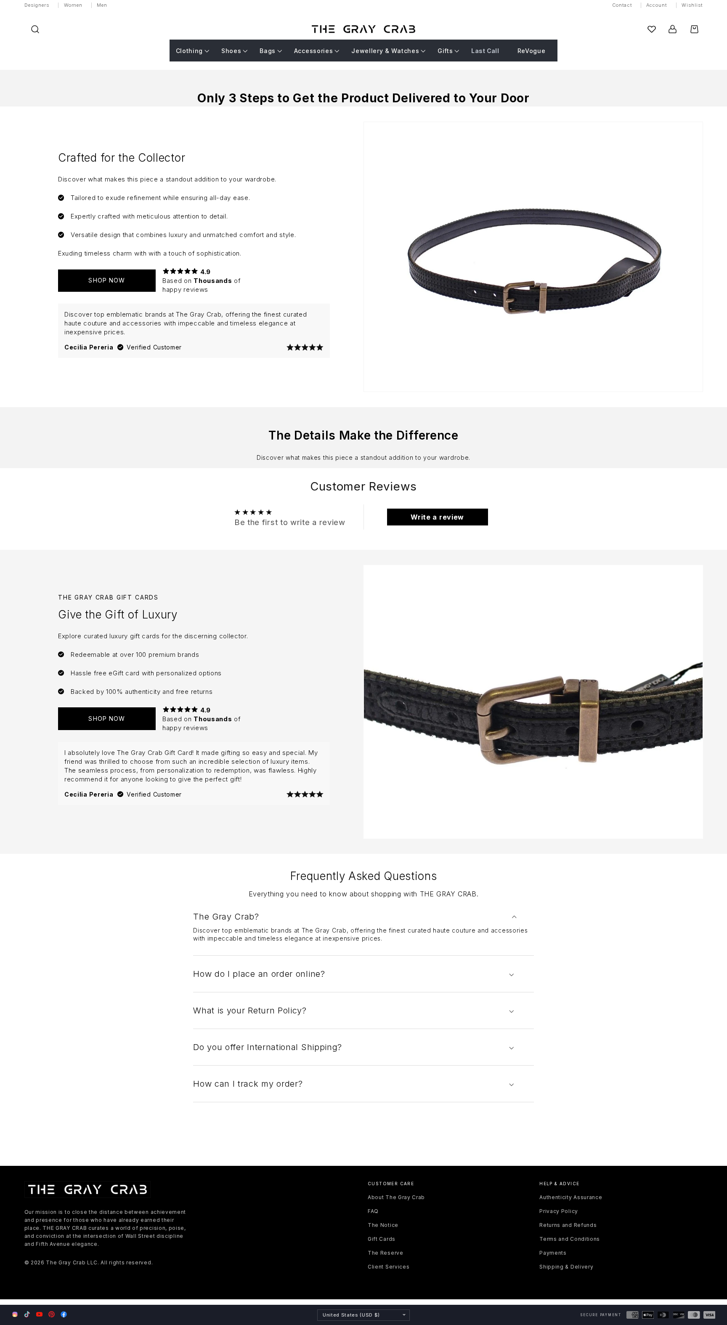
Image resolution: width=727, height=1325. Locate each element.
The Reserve (385, 1253)
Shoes (231, 50)
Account (656, 5)
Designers (37, 5)
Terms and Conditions (569, 1239)
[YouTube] (39, 1314)
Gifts (445, 50)
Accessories (313, 50)
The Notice (383, 1225)
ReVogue (531, 50)
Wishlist (692, 5)
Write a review (437, 517)
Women (73, 5)
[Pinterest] (51, 1314)
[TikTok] (27, 1314)
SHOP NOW (106, 280)
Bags (268, 50)
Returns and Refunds (568, 1225)
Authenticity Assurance (570, 1197)
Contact (622, 5)
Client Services (388, 1267)
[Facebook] (64, 1314)
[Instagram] (15, 1314)
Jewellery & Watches (385, 50)
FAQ (373, 1211)
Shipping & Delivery (566, 1267)
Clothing (189, 50)
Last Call (485, 50)
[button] (35, 29)
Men (102, 5)
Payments (553, 1253)
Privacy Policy (558, 1211)
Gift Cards (381, 1239)
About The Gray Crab (396, 1197)
